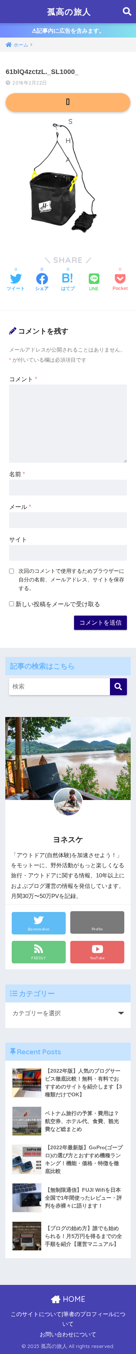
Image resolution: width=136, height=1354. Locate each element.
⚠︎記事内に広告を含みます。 (68, 30)
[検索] (118, 686)
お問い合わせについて (68, 1334)
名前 (17, 474)
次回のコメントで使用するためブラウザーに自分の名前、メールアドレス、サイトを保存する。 (71, 579)
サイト (18, 539)
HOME (72, 1299)
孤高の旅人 (69, 11)
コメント (23, 379)
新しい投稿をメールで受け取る (57, 604)
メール (20, 507)
